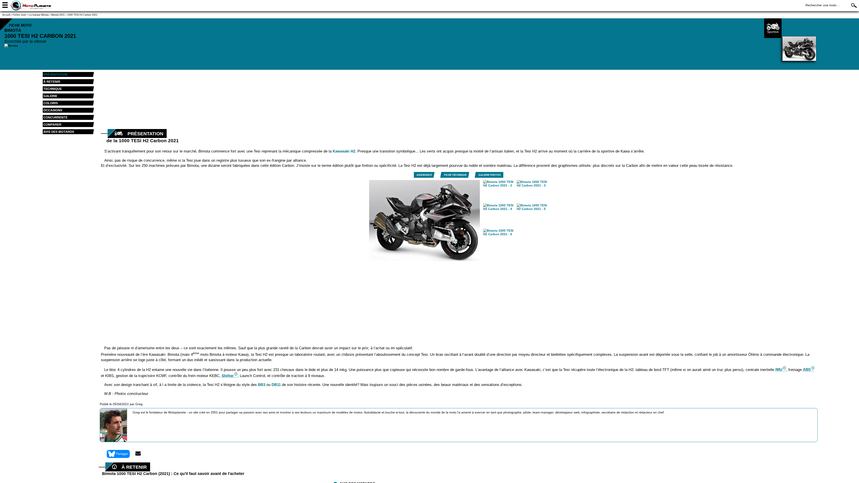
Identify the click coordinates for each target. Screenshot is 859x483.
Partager (122, 453)
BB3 (261, 385)
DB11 (276, 385)
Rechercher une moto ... (823, 5)
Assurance (424, 175)
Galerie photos (489, 175)
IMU (778, 369)
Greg (138, 404)
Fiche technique (455, 175)
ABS (807, 369)
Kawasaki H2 (344, 151)
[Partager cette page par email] (138, 454)
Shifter (228, 376)
